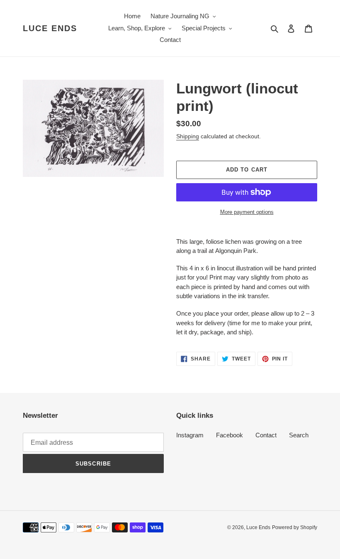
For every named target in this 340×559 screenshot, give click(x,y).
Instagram (190, 435)
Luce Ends (50, 28)
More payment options (247, 212)
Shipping (187, 136)
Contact (266, 435)
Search (298, 435)
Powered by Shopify (294, 527)
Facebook (229, 435)
